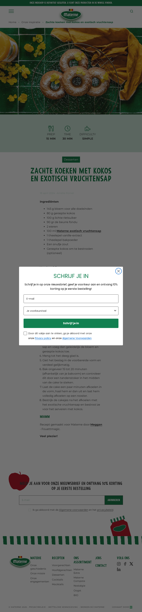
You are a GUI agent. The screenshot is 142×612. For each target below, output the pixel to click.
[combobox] (69, 311)
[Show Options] (115, 311)
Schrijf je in (71, 323)
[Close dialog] (119, 271)
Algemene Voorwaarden (77, 338)
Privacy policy (43, 338)
